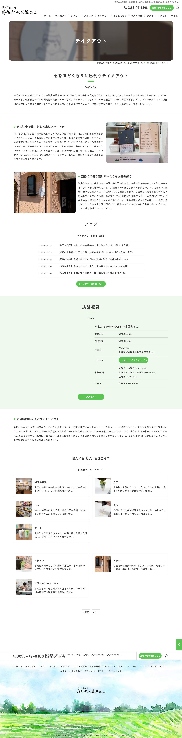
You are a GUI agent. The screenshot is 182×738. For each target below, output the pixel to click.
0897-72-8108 (125, 334)
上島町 (86, 612)
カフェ (96, 612)
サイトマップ (115, 671)
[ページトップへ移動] (166, 655)
